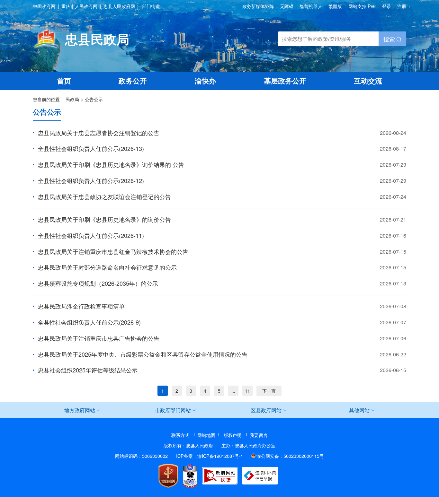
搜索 (390, 39)
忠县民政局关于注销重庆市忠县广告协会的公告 (98, 338)
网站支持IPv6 (362, 6)
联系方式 (180, 435)
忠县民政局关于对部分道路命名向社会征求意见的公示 (107, 267)
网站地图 (206, 435)
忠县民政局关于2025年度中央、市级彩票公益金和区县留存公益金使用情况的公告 (142, 354)
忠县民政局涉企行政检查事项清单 (81, 306)
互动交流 (368, 81)
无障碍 (286, 6)
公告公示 (94, 99)
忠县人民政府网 (119, 6)
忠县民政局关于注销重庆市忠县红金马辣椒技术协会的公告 (113, 251)
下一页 (269, 391)
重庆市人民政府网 (79, 6)
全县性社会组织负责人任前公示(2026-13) (91, 148)
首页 (64, 81)
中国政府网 (44, 6)
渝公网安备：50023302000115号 (290, 455)
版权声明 (233, 435)
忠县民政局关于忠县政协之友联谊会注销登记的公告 (104, 196)
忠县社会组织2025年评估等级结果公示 (88, 370)
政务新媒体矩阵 (258, 6)
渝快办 (205, 81)
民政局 (72, 99)
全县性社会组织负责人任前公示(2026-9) (89, 322)
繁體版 (335, 6)
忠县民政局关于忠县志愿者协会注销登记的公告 (98, 132)
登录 (386, 6)
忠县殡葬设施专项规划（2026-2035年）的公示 (98, 283)
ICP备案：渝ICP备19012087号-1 (209, 455)
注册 (401, 6)
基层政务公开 (285, 81)
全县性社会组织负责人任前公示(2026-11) (91, 235)
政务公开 (133, 81)
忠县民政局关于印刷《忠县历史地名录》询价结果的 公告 (111, 164)
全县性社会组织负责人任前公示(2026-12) (91, 180)
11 (247, 391)
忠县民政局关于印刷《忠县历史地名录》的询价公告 (104, 219)
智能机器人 (311, 6)
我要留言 (259, 435)
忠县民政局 (97, 39)
